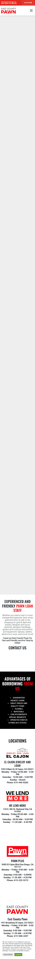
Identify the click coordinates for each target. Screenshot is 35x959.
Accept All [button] (18, 954)
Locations (28, 3)
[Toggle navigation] (31, 10)
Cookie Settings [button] (8, 954)
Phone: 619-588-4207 (11, 3)
